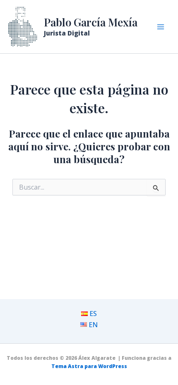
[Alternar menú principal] (161, 27)
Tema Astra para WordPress (89, 366)
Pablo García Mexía (90, 22)
